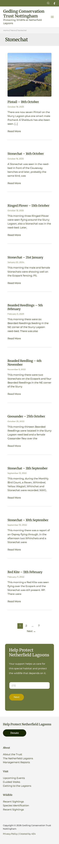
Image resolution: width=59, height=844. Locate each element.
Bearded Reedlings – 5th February (25, 307)
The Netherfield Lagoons (18, 758)
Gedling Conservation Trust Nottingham (23, 13)
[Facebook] (54, 3)
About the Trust (12, 754)
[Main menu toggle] (52, 16)
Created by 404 (27, 834)
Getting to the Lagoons (17, 785)
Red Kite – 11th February (25, 572)
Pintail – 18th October (23, 102)
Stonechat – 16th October (26, 154)
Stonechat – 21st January (25, 257)
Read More (14, 131)
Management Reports (16, 762)
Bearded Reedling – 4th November (24, 362)
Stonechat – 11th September (28, 468)
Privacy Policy (10, 834)
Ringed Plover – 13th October (28, 205)
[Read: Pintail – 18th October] (29, 74)
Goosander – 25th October (26, 416)
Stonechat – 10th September (28, 520)
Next (31, 631)
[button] (48, 3)
